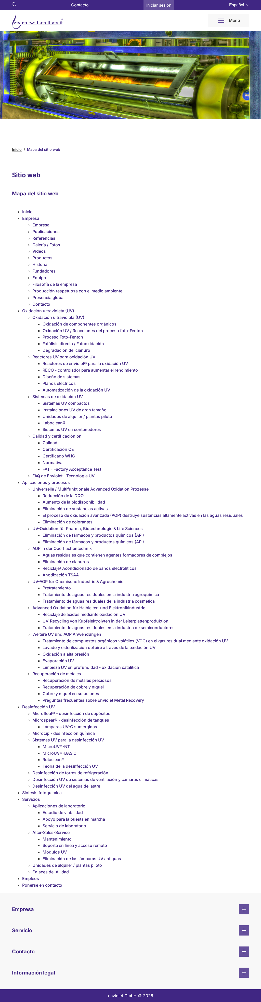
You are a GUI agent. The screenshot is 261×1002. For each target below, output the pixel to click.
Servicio (22, 930)
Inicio (17, 149)
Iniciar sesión (158, 5)
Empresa (23, 909)
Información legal (33, 973)
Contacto (80, 4)
